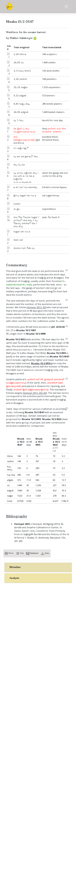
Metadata (15, 567)
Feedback (33, 553)
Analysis (14, 578)
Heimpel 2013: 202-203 (35, 392)
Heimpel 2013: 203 (36, 307)
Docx (46, 553)
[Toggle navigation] (66, 6)
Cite (21, 553)
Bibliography (16, 516)
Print (10, 553)
